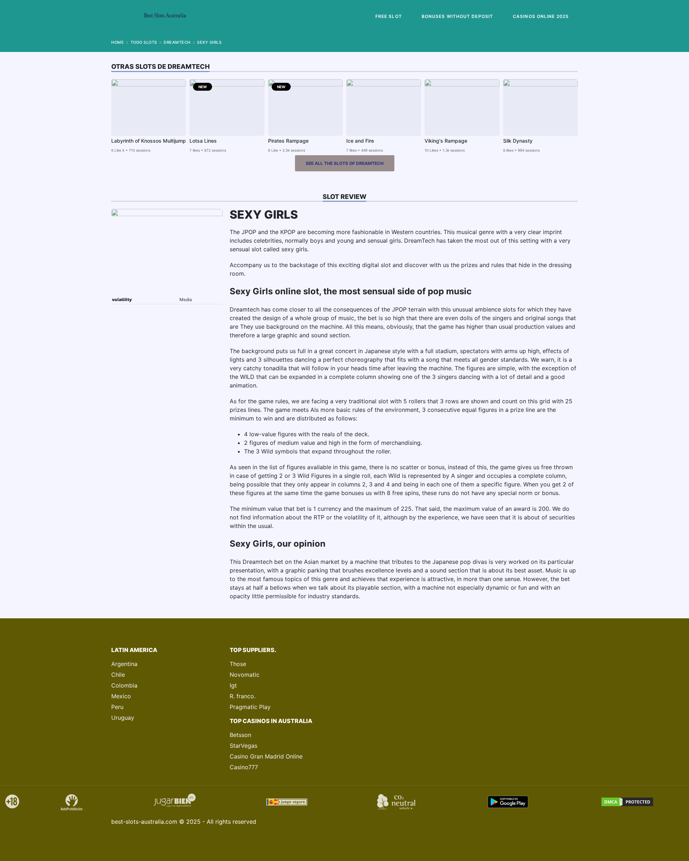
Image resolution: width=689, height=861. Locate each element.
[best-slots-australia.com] (165, 16)
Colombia (124, 685)
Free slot (388, 16)
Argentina (124, 663)
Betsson (240, 734)
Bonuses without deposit (457, 16)
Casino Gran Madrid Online (266, 756)
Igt (233, 685)
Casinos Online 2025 (541, 16)
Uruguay (122, 717)
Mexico (121, 696)
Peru (117, 706)
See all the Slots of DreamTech (345, 163)
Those (238, 663)
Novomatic (244, 674)
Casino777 (244, 767)
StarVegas (243, 745)
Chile (118, 674)
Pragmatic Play (250, 706)
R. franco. (243, 696)
